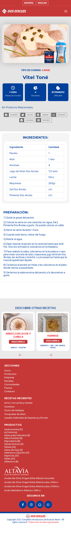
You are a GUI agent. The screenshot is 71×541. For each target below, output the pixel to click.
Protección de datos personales (43, 522)
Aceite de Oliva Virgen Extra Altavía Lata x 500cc (31, 482)
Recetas (8, 381)
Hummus (52, 335)
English (42, 3)
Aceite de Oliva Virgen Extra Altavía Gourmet (29, 478)
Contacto (9, 391)
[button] (11, 115)
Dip (52, 345)
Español (29, 3)
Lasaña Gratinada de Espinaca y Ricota (26, 417)
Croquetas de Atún (15, 414)
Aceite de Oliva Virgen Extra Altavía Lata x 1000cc (31, 486)
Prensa (8, 388)
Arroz (14, 347)
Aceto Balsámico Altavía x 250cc (22, 490)
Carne (46, 70)
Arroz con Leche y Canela (18, 335)
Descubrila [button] (18, 341)
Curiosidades (11, 384)
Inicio (7, 370)
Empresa (9, 377)
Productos (10, 374)
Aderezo (44, 345)
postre (22, 347)
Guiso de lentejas (14, 410)
